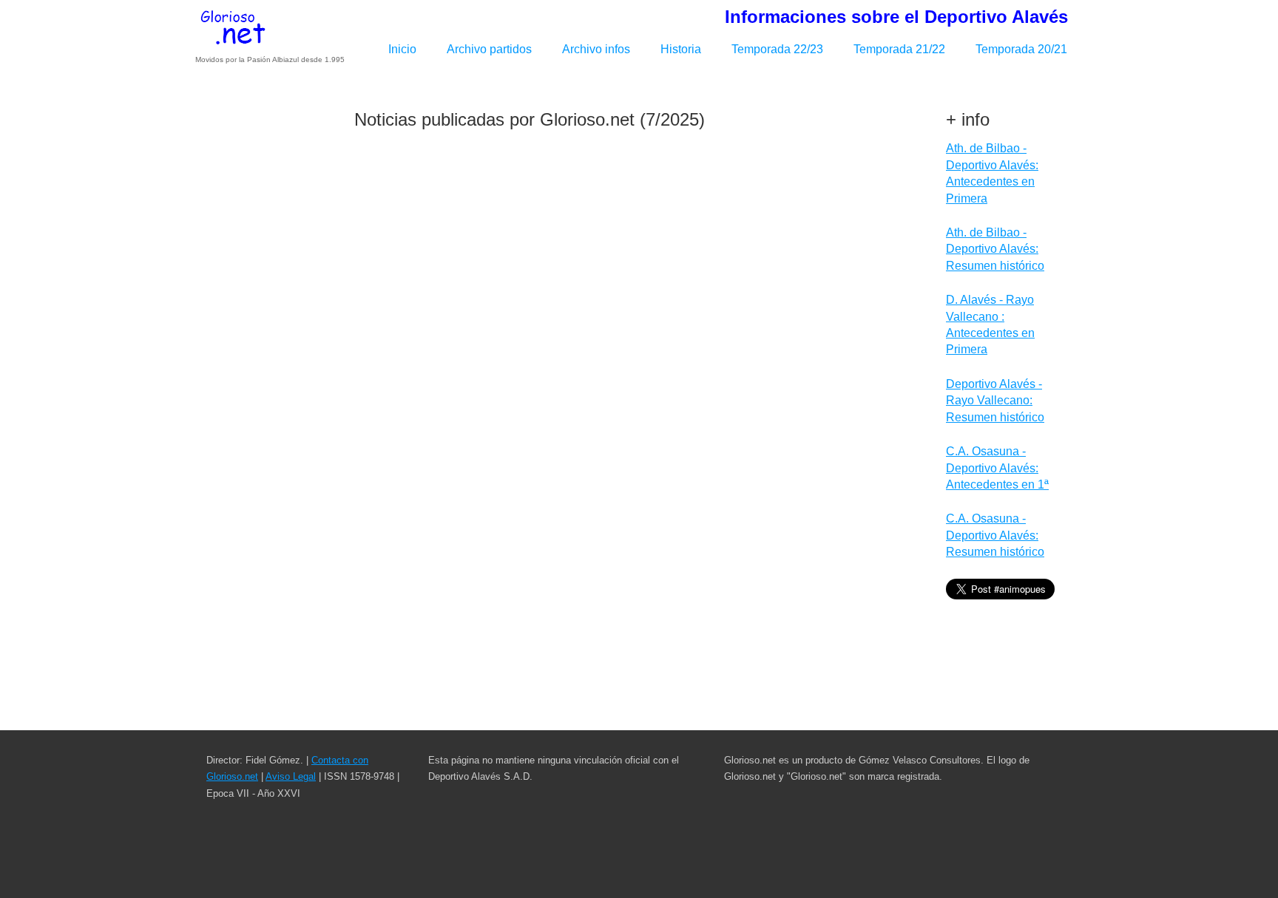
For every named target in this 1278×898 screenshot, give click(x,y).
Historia (680, 49)
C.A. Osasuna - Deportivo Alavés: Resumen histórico (995, 535)
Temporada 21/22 (899, 49)
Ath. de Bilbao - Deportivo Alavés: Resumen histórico (995, 249)
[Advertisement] (269, 320)
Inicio (402, 49)
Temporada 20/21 (1021, 49)
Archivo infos (596, 49)
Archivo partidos (489, 49)
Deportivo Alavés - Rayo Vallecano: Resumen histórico (995, 401)
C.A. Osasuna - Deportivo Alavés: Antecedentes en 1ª (997, 468)
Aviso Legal (291, 776)
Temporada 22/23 (777, 49)
